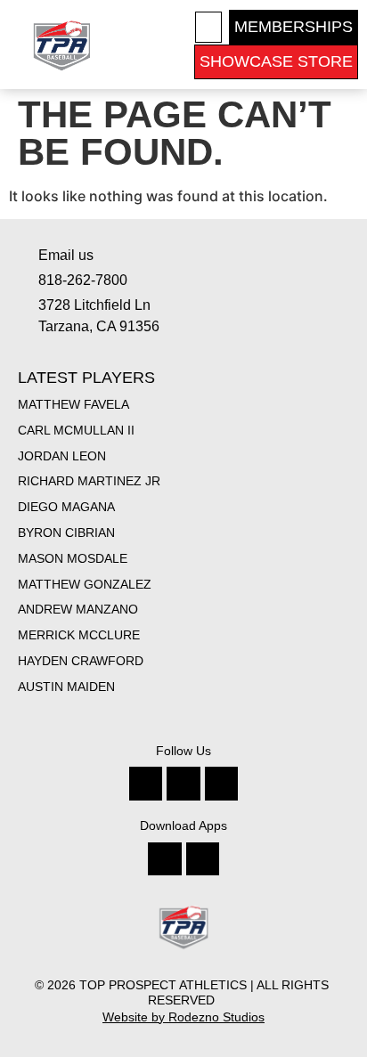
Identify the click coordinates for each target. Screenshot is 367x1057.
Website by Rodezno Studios (183, 1017)
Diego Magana (66, 507)
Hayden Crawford (80, 661)
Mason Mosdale (72, 558)
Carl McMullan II (76, 430)
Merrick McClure (79, 635)
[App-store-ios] (164, 858)
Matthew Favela (73, 404)
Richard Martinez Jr (89, 481)
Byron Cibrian (66, 532)
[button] (208, 27)
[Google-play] (202, 858)
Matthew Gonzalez (84, 584)
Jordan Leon (62, 456)
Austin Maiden (66, 686)
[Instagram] (183, 783)
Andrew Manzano (78, 609)
